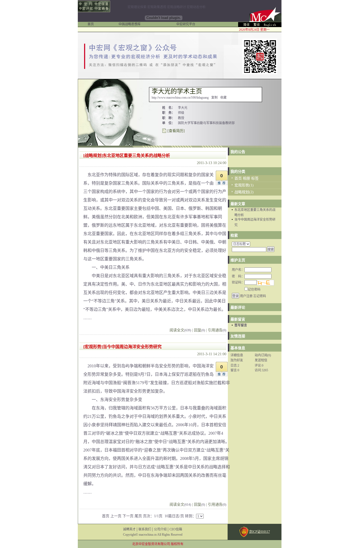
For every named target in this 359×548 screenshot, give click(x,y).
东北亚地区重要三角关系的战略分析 (136, 155)
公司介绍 (160, 529)
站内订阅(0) (263, 355)
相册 (246, 178)
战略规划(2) (244, 192)
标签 (255, 178)
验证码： (238, 282)
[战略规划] (93, 155)
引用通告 (217, 330)
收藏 (223, 97)
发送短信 (261, 360)
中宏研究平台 (185, 24)
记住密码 (254, 289)
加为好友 (236, 360)
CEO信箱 (176, 529)
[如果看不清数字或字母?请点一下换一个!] (265, 283)
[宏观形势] (93, 346)
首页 (91, 24)
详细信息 (236, 355)
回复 (199, 330)
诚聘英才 (129, 529)
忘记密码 (259, 296)
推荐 (222, 183)
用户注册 (246, 296)
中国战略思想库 (130, 24)
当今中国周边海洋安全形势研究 (132, 346)
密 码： (238, 276)
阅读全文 (180, 330)
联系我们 (145, 529)
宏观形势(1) (244, 185)
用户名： (238, 270)
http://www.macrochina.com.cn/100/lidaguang (180, 97)
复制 (214, 97)
